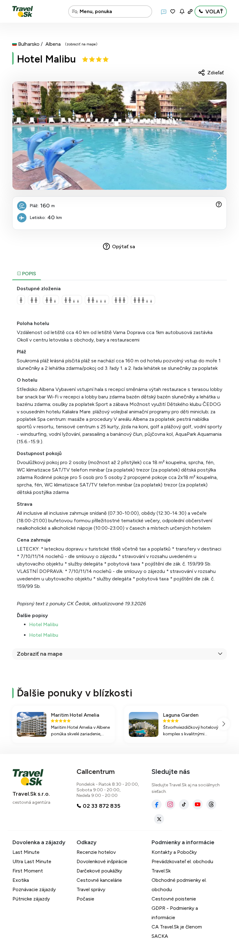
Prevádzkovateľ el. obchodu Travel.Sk (182, 866)
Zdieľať (215, 73)
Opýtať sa (123, 246)
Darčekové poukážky (99, 871)
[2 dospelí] (34, 300)
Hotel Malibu (46, 59)
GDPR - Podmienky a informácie (175, 912)
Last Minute (26, 852)
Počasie (85, 899)
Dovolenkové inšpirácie (102, 861)
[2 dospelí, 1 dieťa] (51, 300)
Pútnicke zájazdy (31, 899)
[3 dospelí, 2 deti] (143, 300)
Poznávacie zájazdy (34, 889)
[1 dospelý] (21, 300)
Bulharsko (29, 44)
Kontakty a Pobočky (174, 852)
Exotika (20, 880)
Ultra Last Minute (31, 861)
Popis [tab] (28, 274)
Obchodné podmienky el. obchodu (179, 884)
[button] (219, 135)
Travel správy (91, 889)
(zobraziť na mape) (81, 44)
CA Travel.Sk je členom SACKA (177, 931)
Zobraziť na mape (40, 653)
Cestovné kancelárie (99, 880)
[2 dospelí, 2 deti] (72, 300)
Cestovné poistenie (174, 899)
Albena (53, 44)
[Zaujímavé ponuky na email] (182, 11)
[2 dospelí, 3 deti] (97, 300)
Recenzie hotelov (96, 852)
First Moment (27, 871)
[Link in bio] (190, 11)
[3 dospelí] (120, 300)
